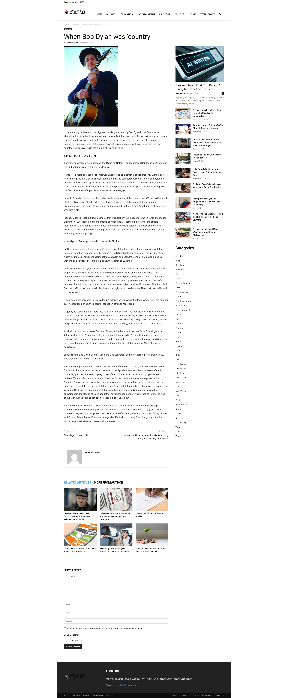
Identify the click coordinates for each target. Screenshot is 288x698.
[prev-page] (66, 557)
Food (178, 319)
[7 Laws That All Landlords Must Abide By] (152, 499)
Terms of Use (207, 695)
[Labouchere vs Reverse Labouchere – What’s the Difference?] (80, 534)
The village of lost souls (76, 435)
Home (99, 14)
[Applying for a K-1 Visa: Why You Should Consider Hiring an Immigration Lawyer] (183, 129)
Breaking (75, 24)
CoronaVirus (182, 292)
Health (179, 337)
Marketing (181, 382)
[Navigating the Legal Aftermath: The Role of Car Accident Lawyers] (183, 217)
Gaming (179, 328)
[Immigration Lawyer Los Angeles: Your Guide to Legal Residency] (183, 202)
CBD (178, 287)
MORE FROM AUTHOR (108, 482)
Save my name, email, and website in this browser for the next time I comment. (105, 628)
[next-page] (70, 557)
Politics (179, 14)
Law (177, 359)
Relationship (182, 404)
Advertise (186, 695)
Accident (180, 256)
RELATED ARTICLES (77, 482)
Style (178, 418)
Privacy (196, 695)
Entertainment (146, 14)
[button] (220, 14)
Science (179, 409)
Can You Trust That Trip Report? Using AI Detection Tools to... (198, 87)
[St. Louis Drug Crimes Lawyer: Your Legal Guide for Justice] (183, 188)
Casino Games (183, 283)
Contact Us (219, 695)
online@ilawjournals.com (130, 685)
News (178, 395)
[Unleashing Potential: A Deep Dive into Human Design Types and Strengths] (116, 499)
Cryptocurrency (183, 301)
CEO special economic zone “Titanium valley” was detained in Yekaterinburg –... (208, 142)
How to (179, 346)
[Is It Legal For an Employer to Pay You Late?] (183, 158)
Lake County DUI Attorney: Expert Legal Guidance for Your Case (208, 172)
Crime (179, 296)
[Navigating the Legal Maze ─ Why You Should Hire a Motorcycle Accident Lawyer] (183, 233)
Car (177, 274)
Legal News (181, 368)
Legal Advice (182, 364)
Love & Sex (181, 377)
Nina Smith (180, 93)
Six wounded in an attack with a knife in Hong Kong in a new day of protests (145, 437)
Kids (178, 355)
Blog (178, 260)
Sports (192, 14)
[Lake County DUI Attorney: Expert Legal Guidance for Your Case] (183, 173)
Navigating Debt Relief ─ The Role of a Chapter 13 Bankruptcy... (207, 113)
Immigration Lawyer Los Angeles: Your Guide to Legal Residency (207, 201)
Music (179, 386)
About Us (176, 695)
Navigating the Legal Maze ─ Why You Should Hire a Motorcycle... (206, 232)
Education (127, 14)
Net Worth (181, 391)
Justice (179, 350)
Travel (179, 431)
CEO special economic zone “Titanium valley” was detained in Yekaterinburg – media (78, 516)
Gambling (180, 323)
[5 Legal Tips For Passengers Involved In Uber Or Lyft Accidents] (116, 534)
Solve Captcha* (71, 634)
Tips (178, 427)
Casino (179, 278)
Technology (207, 14)
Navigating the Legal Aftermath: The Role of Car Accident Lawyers (208, 217)
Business (111, 14)
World (179, 436)
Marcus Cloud (72, 42)
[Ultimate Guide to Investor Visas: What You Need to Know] (152, 534)
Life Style (164, 14)
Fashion (179, 314)
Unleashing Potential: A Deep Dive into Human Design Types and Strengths (115, 516)
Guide (179, 332)
